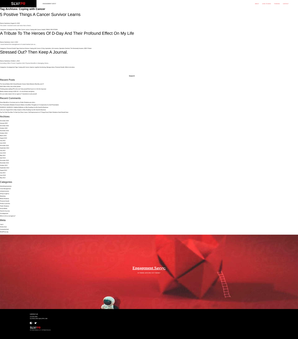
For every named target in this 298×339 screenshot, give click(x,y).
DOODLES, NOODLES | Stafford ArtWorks (11, 107)
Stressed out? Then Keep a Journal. (34, 52)
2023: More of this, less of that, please (10, 86)
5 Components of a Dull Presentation (49, 105)
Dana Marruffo (4, 102)
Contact (286, 3)
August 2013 (3, 170)
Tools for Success (5, 211)
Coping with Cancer (35, 29)
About (257, 3)
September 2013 (4, 167)
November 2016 (4, 130)
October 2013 (3, 165)
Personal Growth (11, 48)
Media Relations (4, 198)
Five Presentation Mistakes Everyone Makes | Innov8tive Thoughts (18, 105)
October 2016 (3, 133)
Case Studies (266, 3)
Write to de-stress (70, 67)
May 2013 (2, 177)
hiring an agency (4, 193)
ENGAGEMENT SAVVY (49, 3)
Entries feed (3, 227)
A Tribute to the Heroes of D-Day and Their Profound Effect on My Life (67, 33)
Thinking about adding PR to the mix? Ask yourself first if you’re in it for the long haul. (23, 89)
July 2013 (2, 172)
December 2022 (4, 125)
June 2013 (3, 175)
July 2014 (2, 150)
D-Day (43, 48)
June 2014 (3, 153)
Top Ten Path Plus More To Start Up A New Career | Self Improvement (19, 112)
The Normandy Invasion (77, 48)
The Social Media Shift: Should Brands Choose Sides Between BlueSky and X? (22, 84)
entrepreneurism (4, 191)
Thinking (277, 3)
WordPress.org (4, 231)
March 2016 (3, 135)
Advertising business (5, 186)
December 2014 (4, 145)
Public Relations (4, 206)
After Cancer (21, 29)
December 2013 (4, 160)
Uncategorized (11, 29)
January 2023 (4, 123)
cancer (27, 29)
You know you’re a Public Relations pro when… (23, 102)
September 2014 (4, 148)
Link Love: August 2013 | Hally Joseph (10, 109)
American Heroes (24, 48)
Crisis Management (5, 188)
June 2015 (3, 143)
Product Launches (5, 203)
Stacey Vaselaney (5, 23)
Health (43, 29)
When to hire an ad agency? (7, 216)
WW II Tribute (87, 48)
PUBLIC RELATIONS (52, 29)
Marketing (2, 196)
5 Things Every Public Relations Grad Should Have (54, 112)
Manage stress (50, 67)
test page (115, 324)
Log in (1, 224)
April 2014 (3, 158)
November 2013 (4, 163)
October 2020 (3, 128)
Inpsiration (48, 48)
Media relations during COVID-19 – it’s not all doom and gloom (17, 91)
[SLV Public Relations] (18, 3)
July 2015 (2, 140)
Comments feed (4, 229)
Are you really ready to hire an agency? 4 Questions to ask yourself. (18, 94)
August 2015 (3, 138)
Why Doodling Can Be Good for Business (36, 107)
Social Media (3, 208)
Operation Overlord (64, 48)
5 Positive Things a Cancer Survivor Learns (40, 14)
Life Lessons (55, 48)
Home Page (116, 321)
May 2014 (2, 155)
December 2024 (4, 120)
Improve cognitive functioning (38, 67)
